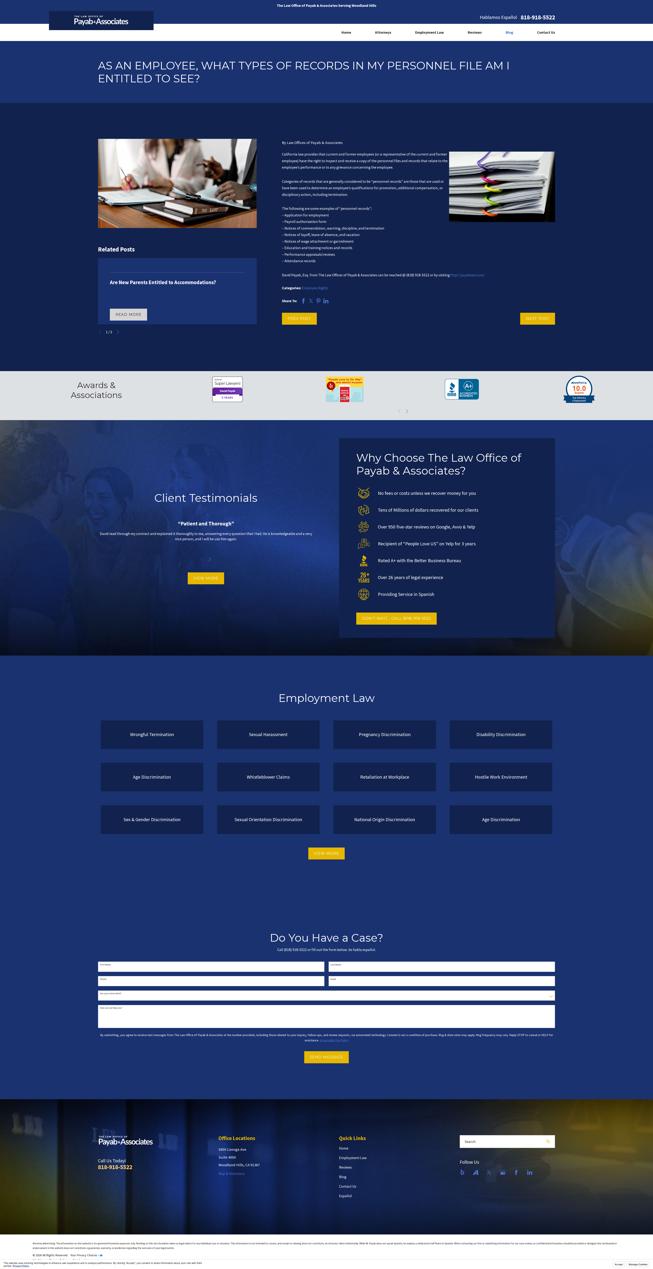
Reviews (345, 1167)
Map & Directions (232, 1173)
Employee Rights (315, 288)
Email (333, 979)
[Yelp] (462, 1172)
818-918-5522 (538, 17)
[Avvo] (475, 1172)
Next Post (537, 318)
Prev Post (299, 318)
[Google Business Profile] (502, 1172)
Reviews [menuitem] (475, 32)
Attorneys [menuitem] (383, 32)
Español (345, 1195)
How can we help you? (111, 1007)
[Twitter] (489, 1172)
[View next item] (118, 332)
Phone (103, 979)
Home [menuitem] (346, 32)
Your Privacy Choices (84, 1255)
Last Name (336, 964)
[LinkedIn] (529, 1172)
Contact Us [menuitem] (546, 32)
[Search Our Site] (548, 1141)
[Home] (101, 20)
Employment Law (353, 1157)
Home (343, 1148)
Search (470, 1141)
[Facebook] (516, 1172)
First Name (105, 964)
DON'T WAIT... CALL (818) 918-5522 (396, 618)
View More (206, 578)
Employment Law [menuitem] (429, 32)
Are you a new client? (110, 993)
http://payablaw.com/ (467, 275)
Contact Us (347, 1186)
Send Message (326, 1057)
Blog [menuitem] (509, 32)
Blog (342, 1176)
